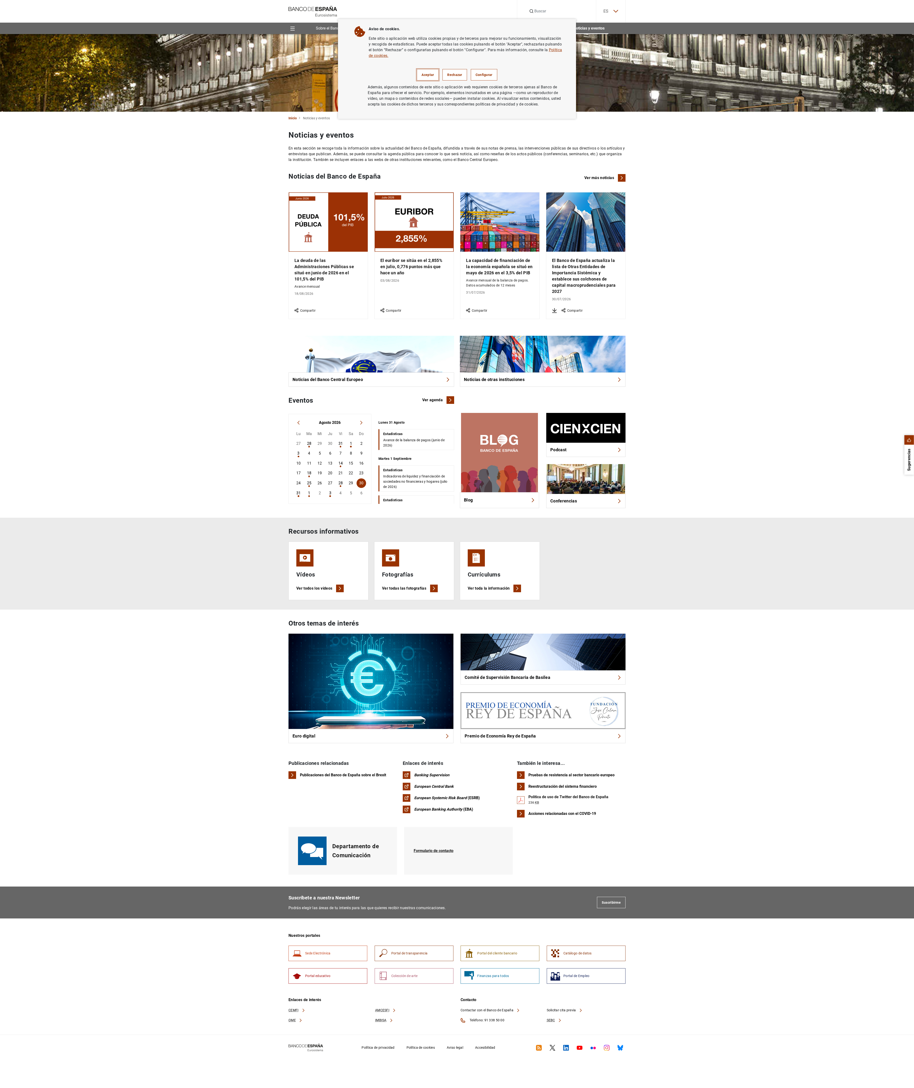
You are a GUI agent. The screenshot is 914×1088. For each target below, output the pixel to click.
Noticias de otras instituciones (494, 379)
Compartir (308, 310)
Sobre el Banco (328, 28)
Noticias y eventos (589, 28)
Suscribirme (611, 902)
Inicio (292, 118)
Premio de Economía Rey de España (500, 735)
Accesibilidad (485, 1047)
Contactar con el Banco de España (487, 1010)
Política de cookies (421, 1047)
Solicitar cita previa (562, 1010)
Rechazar (454, 75)
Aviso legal (455, 1047)
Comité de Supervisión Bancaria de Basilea (507, 677)
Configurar (484, 75)
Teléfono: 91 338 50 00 (486, 1020)
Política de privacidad (378, 1047)
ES (606, 11)
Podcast (558, 449)
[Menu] (292, 28)
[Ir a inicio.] (312, 11)
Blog (468, 499)
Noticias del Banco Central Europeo (328, 379)
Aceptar (428, 75)
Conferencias (563, 500)
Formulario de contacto (433, 850)
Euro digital (304, 735)
